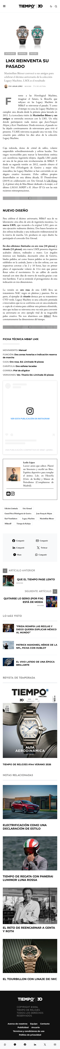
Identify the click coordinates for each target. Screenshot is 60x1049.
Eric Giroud (27, 508)
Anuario (35, 1027)
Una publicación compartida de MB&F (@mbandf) (31, 450)
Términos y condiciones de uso (28, 1031)
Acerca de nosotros (17, 1024)
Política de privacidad (30, 1035)
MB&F (47, 316)
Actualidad (10, 53)
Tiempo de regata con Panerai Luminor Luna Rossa (28, 878)
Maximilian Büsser (47, 518)
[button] (4, 6)
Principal (22, 53)
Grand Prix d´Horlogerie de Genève (18, 513)
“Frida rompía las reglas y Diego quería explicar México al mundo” (36, 629)
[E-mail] (8, 494)
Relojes (34, 53)
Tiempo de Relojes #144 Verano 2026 (27, 764)
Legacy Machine (28, 518)
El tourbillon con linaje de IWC (30, 979)
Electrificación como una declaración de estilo (25, 826)
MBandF (8, 523)
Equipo (33, 1024)
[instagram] (13, 494)
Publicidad (23, 1027)
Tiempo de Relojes (23, 523)
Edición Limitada (11, 508)
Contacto (45, 1024)
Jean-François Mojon (44, 513)
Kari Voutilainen (11, 518)
